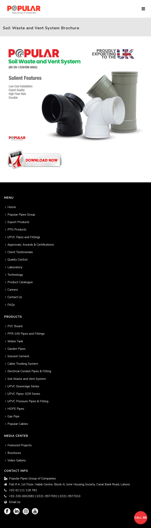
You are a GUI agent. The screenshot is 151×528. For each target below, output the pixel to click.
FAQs (11, 305)
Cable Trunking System (22, 364)
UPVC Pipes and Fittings (23, 237)
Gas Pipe (13, 416)
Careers (12, 290)
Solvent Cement (18, 356)
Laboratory (14, 267)
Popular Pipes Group (21, 215)
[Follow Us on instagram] (26, 511)
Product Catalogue (20, 282)
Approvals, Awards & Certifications (30, 245)
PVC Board (14, 326)
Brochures (14, 453)
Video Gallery (16, 460)
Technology (15, 275)
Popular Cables (17, 424)
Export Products (18, 222)
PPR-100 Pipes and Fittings (26, 334)
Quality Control (17, 260)
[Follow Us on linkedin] (16, 511)
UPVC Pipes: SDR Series (23, 394)
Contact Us (14, 297)
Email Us (14, 502)
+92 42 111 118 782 (23, 490)
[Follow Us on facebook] (7, 511)
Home (11, 207)
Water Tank (15, 341)
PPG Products (16, 229)
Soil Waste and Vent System (26, 379)
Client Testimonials (20, 252)
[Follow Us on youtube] (35, 511)
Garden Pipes (16, 349)
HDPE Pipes (15, 409)
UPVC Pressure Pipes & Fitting (27, 401)
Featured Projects (19, 445)
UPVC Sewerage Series (23, 386)
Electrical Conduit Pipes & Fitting (29, 371)
